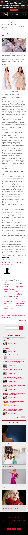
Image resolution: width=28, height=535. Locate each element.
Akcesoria (19, 515)
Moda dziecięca (18, 517)
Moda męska (10, 517)
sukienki (15, 261)
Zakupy (13, 520)
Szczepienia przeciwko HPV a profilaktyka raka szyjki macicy (9, 301)
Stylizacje (4, 517)
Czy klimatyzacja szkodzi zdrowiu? (10, 354)
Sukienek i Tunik (9, 243)
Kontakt (18, 520)
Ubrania (10, 259)
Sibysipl (7, 262)
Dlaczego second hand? (8, 466)
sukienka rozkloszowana (8, 264)
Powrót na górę (22, 320)
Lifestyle (3, 520)
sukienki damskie (13, 262)
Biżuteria (12, 515)
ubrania (11, 261)
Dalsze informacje (21, 7)
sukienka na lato (21, 262)
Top (2, 515)
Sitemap (24, 520)
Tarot (3, 523)
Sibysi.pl (8, 244)
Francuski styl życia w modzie (9, 443)
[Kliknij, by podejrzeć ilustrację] (14, 44)
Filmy (8, 520)
